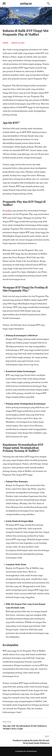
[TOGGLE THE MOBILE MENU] (4, 3)
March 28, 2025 (18, 43)
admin (5, 43)
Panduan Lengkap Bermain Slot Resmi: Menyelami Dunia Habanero (31, 741)
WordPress (32, 751)
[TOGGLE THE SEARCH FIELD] (48, 3)
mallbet (8, 210)
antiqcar (26, 3)
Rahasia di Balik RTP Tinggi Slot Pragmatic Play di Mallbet (25, 32)
